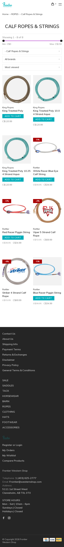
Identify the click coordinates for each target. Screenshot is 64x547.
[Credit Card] (46, 540)
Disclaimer (8, 359)
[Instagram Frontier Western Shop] (9, 518)
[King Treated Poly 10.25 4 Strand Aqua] (16, 150)
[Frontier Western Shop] (6, 437)
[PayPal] (59, 540)
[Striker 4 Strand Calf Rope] (16, 271)
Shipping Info (10, 344)
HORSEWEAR (10, 396)
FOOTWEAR (9, 422)
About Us (7, 338)
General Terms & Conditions (18, 370)
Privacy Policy (10, 365)
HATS (5, 416)
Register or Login (12, 444)
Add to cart (13, 116)
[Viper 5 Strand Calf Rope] (47, 211)
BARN (5, 401)
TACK (5, 390)
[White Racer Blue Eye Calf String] (47, 150)
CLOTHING (8, 411)
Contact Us (8, 333)
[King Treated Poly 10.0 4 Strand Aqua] (47, 89)
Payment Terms (11, 349)
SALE (5, 380)
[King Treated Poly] (16, 89)
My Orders (8, 450)
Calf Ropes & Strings (32, 14)
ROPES (14, 14)
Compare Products (13, 460)
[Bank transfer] (52, 540)
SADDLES (8, 385)
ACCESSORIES (10, 427)
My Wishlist (9, 455)
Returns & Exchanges (14, 354)
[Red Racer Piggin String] (16, 211)
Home (5, 14)
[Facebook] (3, 518)
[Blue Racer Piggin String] (47, 271)
